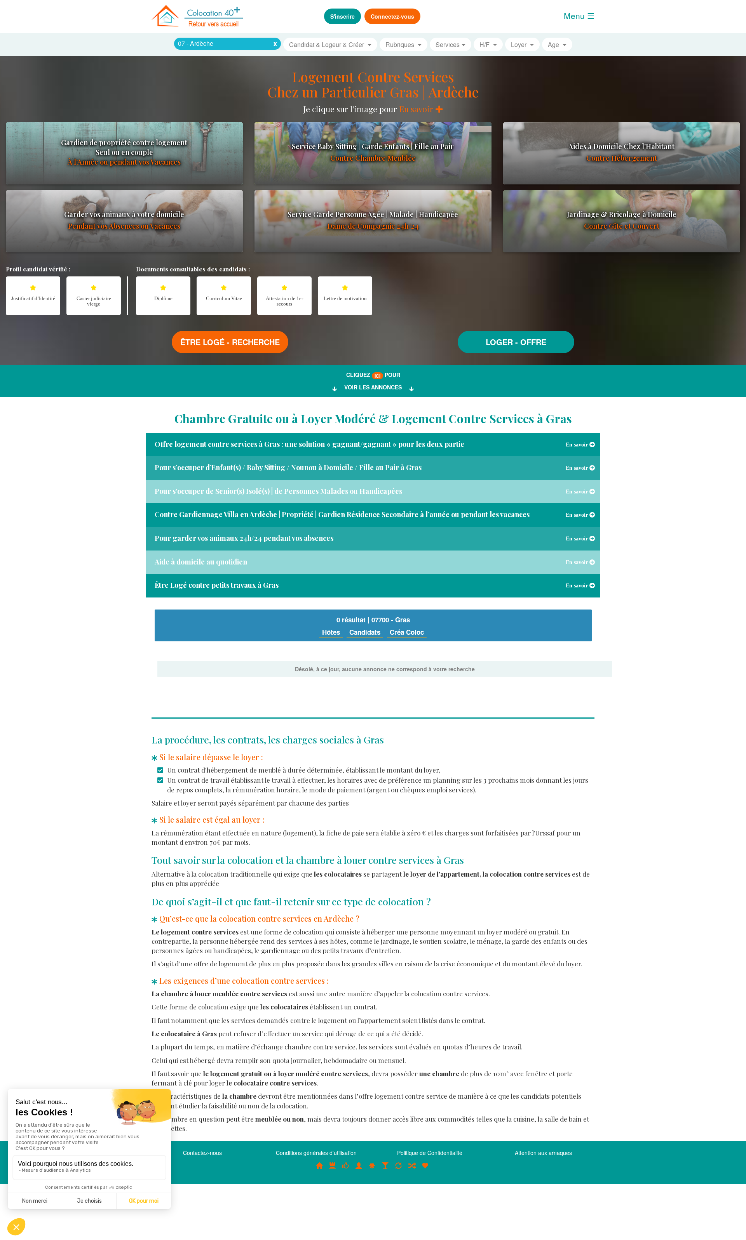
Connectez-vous (392, 16)
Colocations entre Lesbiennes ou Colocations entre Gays (385, 1169)
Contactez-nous (202, 1153)
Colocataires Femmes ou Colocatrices (359, 1169)
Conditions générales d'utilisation (316, 1153)
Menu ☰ (579, 15)
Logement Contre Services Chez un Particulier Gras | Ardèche (373, 84)
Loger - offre (516, 341)
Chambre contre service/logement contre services (399, 1169)
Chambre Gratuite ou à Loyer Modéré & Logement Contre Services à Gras (373, 418)
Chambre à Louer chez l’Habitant (346, 1169)
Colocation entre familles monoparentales (425, 1169)
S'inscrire (342, 16)
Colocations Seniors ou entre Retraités (372, 1169)
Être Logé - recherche (230, 341)
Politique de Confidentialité (429, 1153)
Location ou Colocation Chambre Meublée (332, 1169)
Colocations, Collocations (319, 1169)
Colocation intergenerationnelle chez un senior (412, 1169)
